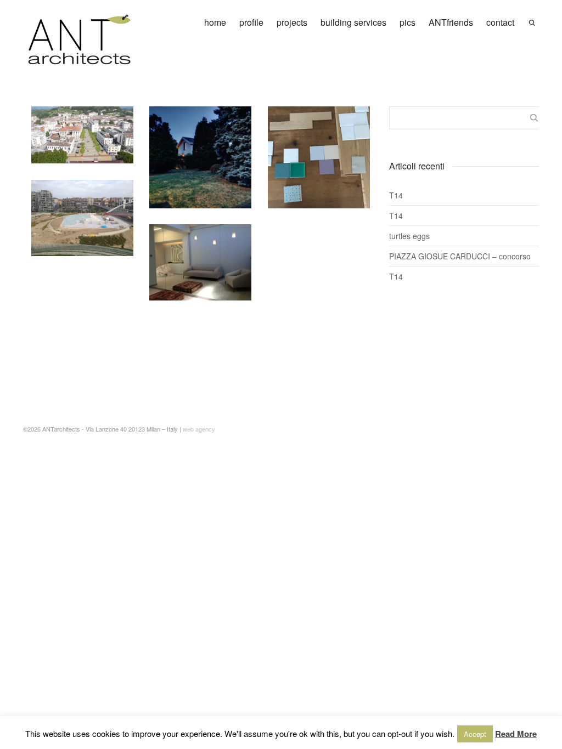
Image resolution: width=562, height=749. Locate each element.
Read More (516, 734)
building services (353, 22)
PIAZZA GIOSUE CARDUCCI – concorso (460, 256)
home (215, 22)
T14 (396, 195)
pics (407, 22)
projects (292, 22)
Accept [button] (475, 734)
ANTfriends (451, 22)
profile (251, 22)
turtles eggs (409, 235)
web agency (199, 428)
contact (500, 22)
